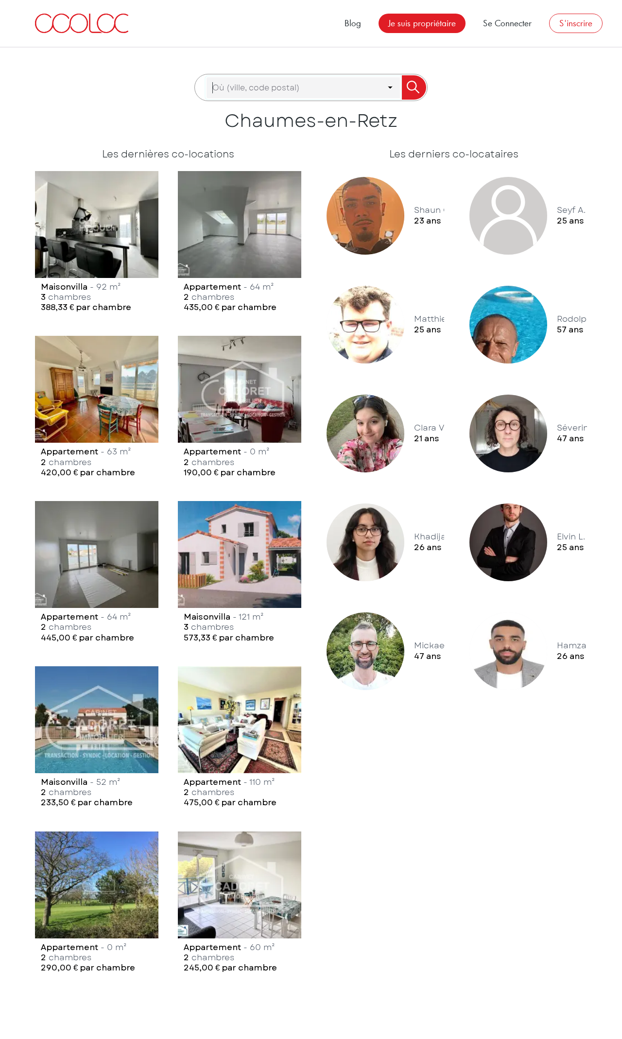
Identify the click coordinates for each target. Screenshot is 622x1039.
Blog (353, 23)
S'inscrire (575, 23)
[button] (96, 244)
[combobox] (297, 87)
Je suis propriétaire (422, 23)
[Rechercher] (413, 87)
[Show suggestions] (390, 87)
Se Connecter (507, 23)
